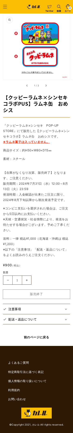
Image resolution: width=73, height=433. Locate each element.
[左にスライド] (27, 85)
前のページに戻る (36, 337)
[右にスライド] (45, 85)
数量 (6, 272)
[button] (5, 6)
